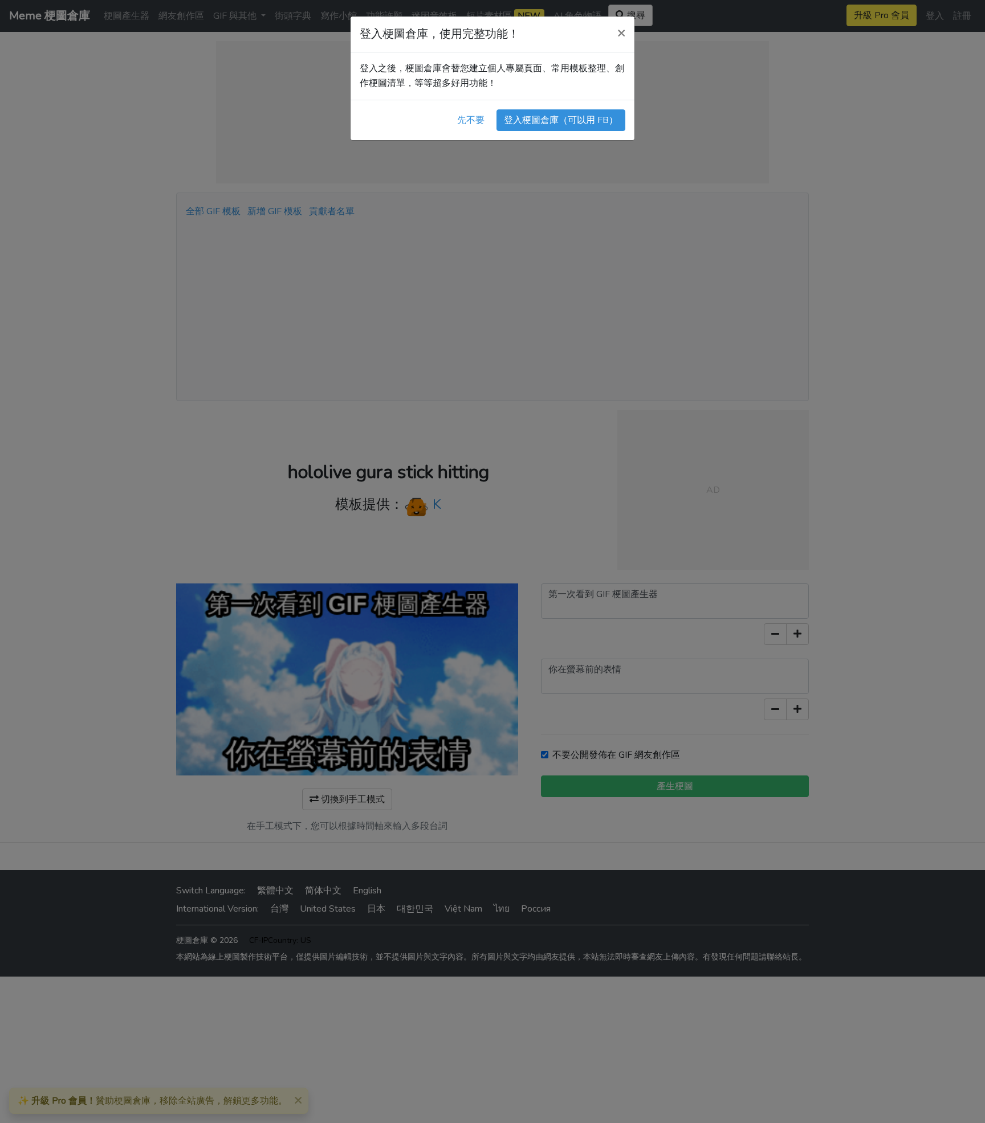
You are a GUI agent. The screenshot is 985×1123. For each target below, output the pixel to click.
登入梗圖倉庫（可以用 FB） (561, 120)
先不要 (471, 120)
